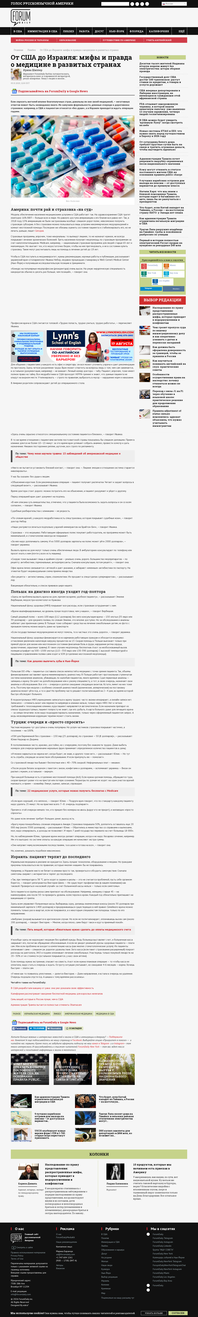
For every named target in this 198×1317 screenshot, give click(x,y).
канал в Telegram (100, 1043)
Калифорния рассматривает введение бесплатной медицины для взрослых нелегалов (57, 993)
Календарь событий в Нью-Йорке (169, 1257)
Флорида (137, 31)
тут (132, 1297)
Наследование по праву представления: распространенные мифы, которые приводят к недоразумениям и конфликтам (169, 315)
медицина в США (105, 1013)
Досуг (99, 31)
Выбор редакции (109, 1276)
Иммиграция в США (42, 31)
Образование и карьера (112, 1249)
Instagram (119, 1043)
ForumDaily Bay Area (162, 1280)
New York (151, 273)
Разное (17, 1013)
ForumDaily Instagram (163, 1242)
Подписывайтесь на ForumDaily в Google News (53, 91)
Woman (104, 1261)
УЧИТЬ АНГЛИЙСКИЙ (159, 40)
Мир (103, 1293)
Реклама (67, 1228)
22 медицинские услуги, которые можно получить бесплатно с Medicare (72, 790)
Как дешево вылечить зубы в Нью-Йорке (53, 661)
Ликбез (68, 31)
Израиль (105, 1280)
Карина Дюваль (116, 1183)
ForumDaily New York (88, 1046)
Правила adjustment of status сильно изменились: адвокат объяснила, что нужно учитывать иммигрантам (167, 418)
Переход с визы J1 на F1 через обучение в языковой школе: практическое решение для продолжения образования (168, 399)
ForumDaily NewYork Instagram (167, 1269)
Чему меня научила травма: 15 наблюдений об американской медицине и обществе (68, 455)
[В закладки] (155, 4)
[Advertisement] (73, 297)
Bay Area (174, 273)
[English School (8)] (73, 346)
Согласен (178, 1313)
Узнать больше (154, 1313)
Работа (84, 31)
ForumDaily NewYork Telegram (167, 1261)
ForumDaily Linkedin (162, 1245)
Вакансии (60, 1268)
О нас (19, 1228)
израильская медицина (37, 1013)
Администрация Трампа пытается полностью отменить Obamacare (46, 1004)
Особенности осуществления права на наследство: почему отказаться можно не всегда (169, 380)
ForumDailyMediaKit (65, 1237)
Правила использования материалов (28, 1252)
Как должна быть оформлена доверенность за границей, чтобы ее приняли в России (169, 352)
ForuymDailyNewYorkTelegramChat (169, 1265)
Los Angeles (164, 280)
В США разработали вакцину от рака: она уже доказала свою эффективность (52, 988)
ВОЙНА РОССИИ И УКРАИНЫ (32, 40)
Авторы (59, 1265)
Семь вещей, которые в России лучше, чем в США (37, 999)
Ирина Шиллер (32, 70)
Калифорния (159, 31)
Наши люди (106, 1265)
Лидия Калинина (29, 1183)
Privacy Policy (17, 1255)
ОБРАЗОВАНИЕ (67, 40)
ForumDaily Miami (161, 1273)
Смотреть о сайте (24, 1247)
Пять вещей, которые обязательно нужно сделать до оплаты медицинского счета (79, 929)
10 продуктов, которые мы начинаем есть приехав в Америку (64, 1168)
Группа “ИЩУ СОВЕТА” (163, 1249)
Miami (173, 265)
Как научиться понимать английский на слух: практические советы (169, 365)
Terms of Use (17, 1258)
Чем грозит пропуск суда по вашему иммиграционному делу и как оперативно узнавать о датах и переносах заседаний (169, 335)
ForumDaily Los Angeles (164, 1276)
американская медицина (78, 1013)
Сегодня (39, 230)
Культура (105, 1269)
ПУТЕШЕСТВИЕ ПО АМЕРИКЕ (119, 40)
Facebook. (77, 1040)
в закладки (75, 1028)
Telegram (38, 1028)
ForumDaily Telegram (163, 1238)
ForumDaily (152, 265)
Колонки (99, 1154)
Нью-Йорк (116, 31)
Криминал (106, 1288)
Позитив (105, 1238)
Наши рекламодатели (66, 1242)
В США (17, 31)
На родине (106, 1257)
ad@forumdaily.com (65, 1254)
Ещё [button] (181, 31)
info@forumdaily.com (21, 1294)
